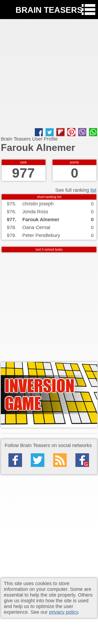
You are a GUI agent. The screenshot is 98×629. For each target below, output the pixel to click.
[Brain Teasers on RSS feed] (60, 460)
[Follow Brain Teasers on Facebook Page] (15, 460)
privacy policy (63, 612)
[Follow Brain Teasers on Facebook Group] (82, 460)
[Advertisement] (49, 74)
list (93, 190)
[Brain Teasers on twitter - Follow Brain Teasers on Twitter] (37, 460)
